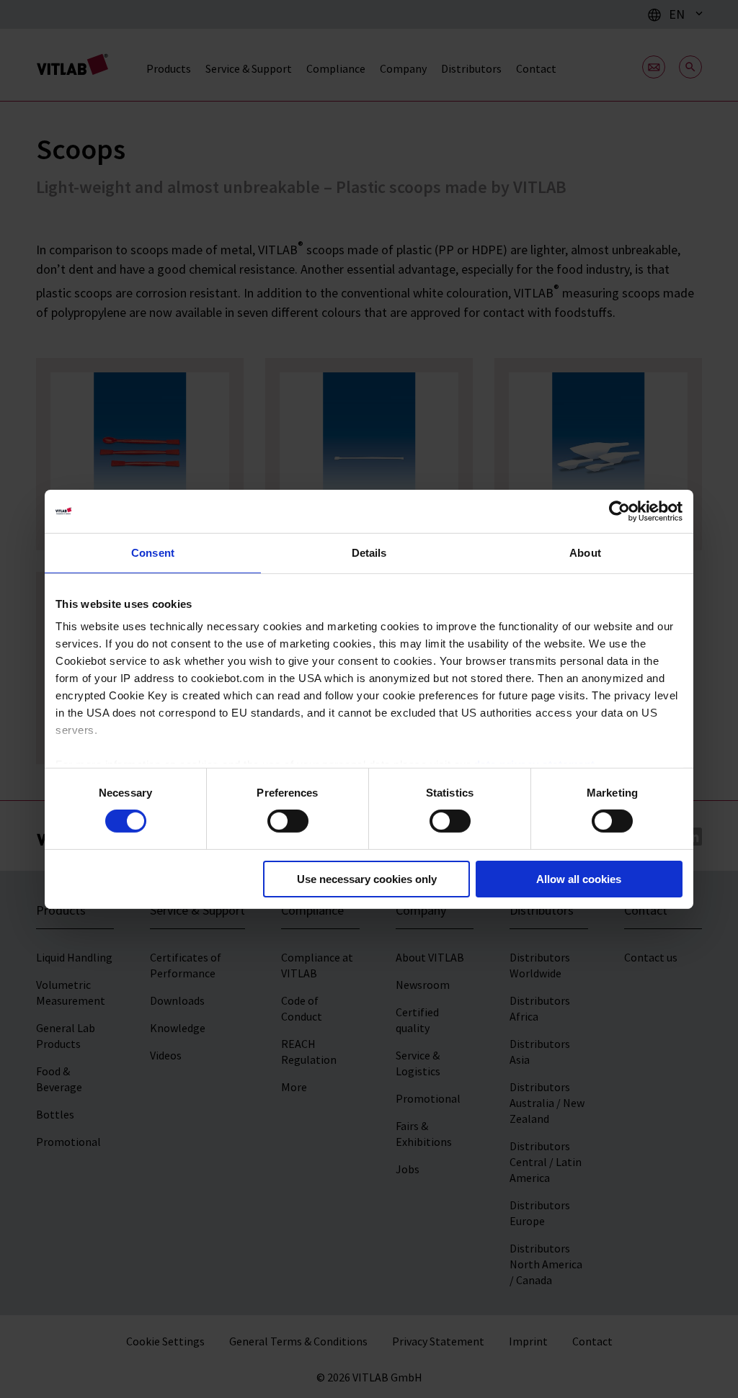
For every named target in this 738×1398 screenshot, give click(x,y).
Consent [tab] (152, 552)
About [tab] (585, 552)
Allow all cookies (578, 879)
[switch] (287, 821)
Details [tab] (369, 552)
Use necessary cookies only (367, 879)
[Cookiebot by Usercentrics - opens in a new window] (619, 510)
